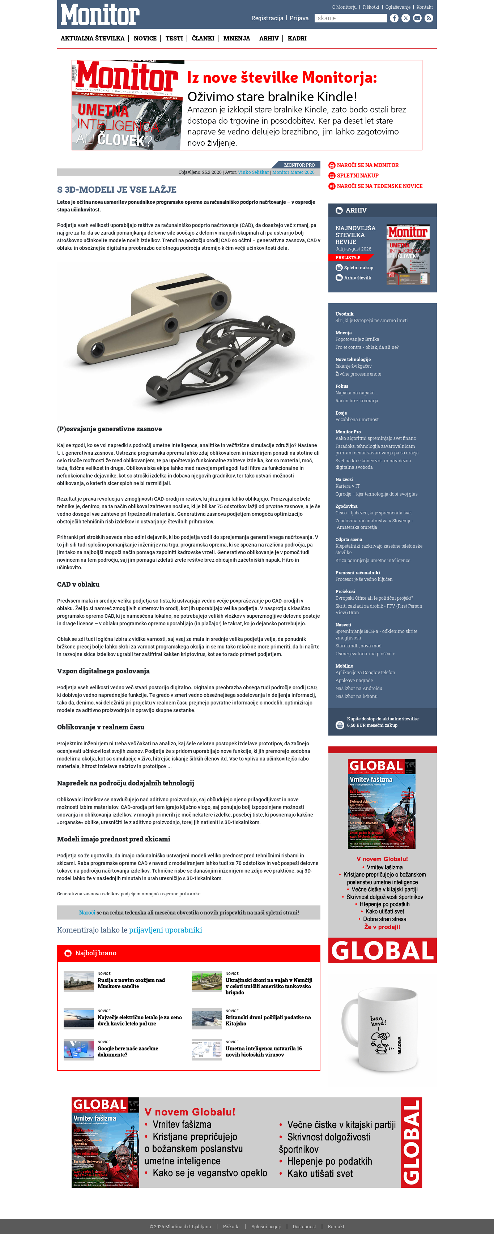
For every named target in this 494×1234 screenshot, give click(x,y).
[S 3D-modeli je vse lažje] (188, 341)
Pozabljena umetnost (357, 419)
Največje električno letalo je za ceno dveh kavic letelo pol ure (140, 1020)
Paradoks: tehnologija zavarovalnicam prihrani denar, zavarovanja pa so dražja (377, 449)
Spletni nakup (358, 175)
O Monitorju (344, 7)
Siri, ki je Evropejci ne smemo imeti (372, 320)
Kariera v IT (348, 486)
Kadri (297, 38)
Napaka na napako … (357, 392)
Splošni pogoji (266, 1226)
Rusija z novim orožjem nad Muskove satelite (131, 983)
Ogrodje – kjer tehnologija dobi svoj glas (377, 494)
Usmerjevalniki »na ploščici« (365, 653)
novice (104, 974)
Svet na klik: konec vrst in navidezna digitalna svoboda (373, 464)
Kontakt (425, 7)
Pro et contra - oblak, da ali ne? (367, 347)
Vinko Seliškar (253, 172)
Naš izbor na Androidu (359, 688)
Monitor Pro (299, 165)
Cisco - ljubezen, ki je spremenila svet (374, 512)
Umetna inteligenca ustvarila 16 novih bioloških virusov (264, 1051)
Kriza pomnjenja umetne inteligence (373, 560)
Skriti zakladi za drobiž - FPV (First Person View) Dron (379, 609)
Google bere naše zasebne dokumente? (128, 1051)
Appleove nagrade (354, 680)
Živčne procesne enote (358, 374)
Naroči (87, 912)
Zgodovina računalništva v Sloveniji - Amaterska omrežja (374, 524)
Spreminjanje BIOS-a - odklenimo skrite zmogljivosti (376, 634)
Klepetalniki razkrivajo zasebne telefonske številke (379, 549)
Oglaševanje (398, 7)
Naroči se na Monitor (368, 165)
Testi (174, 38)
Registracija (267, 18)
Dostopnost (304, 1226)
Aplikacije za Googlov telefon (365, 672)
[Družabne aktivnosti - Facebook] (393, 18)
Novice (145, 38)
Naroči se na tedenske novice (380, 186)
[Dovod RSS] (427, 18)
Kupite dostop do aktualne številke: (383, 718)
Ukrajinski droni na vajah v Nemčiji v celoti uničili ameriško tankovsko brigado (269, 986)
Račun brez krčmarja (357, 400)
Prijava (299, 18)
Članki (203, 38)
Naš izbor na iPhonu (357, 696)
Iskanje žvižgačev (354, 366)
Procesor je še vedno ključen (364, 579)
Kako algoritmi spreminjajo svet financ (376, 438)
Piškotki (371, 7)
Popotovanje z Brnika (357, 339)
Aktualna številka (93, 38)
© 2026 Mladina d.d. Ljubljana (180, 1226)
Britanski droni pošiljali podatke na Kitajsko (268, 1020)
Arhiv (269, 38)
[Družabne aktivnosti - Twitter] (404, 18)
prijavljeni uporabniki (165, 929)
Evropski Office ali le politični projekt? (374, 598)
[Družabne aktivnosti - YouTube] (416, 18)
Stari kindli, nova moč (358, 645)
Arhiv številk (357, 277)
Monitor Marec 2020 (293, 172)
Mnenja (236, 38)
